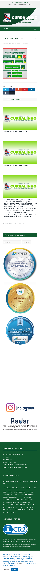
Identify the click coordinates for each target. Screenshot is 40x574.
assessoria (16, 541)
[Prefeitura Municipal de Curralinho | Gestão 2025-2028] (20, 18)
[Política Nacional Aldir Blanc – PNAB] (20, 152)
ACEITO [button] (14, 569)
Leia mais (19, 563)
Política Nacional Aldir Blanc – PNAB (19, 5)
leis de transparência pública (12, 546)
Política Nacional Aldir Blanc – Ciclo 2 (16, 131)
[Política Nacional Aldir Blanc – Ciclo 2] (20, 118)
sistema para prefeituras (28, 539)
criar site (15, 539)
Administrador (9, 44)
